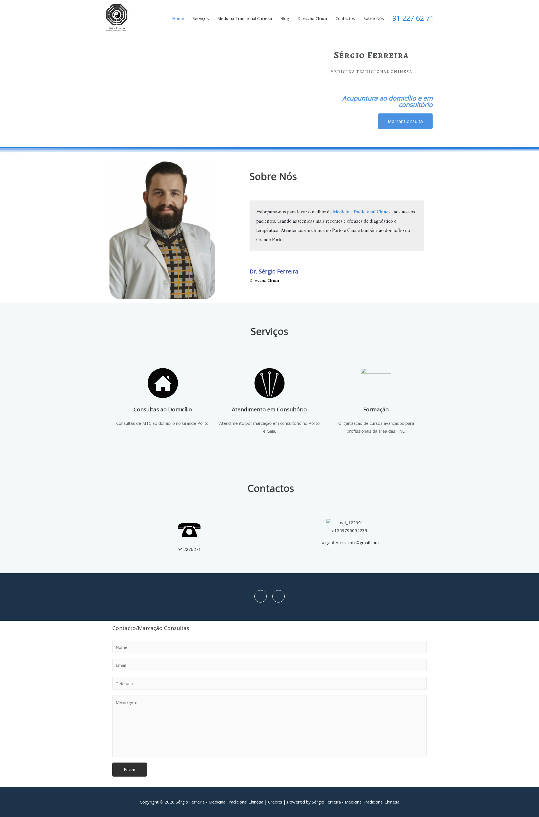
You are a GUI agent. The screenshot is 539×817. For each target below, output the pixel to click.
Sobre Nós (374, 18)
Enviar (130, 769)
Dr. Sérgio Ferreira (274, 271)
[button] (405, 121)
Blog (284, 18)
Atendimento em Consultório (269, 409)
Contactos (345, 18)
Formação (376, 409)
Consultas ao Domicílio (163, 409)
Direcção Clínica (312, 18)
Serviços (201, 18)
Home (178, 18)
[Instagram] (278, 596)
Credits (275, 802)
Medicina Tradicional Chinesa (244, 18)
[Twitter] (260, 596)
